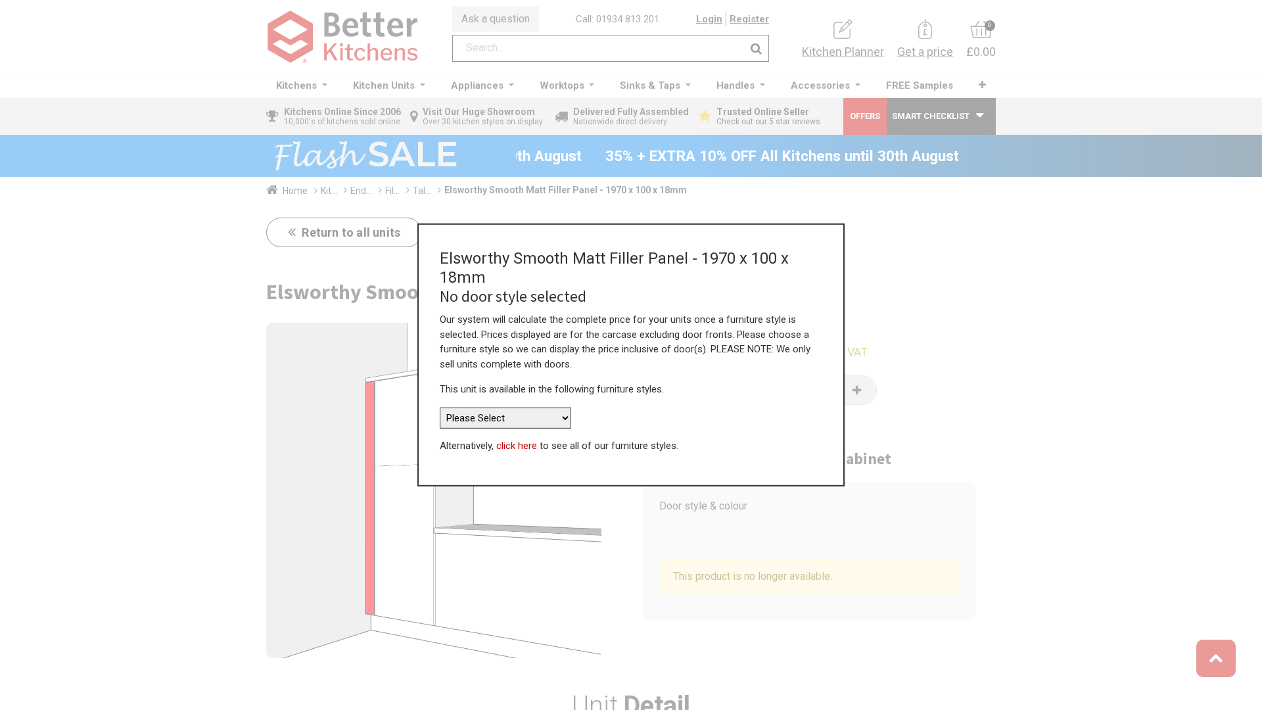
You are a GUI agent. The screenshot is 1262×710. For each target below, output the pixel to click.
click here (516, 446)
